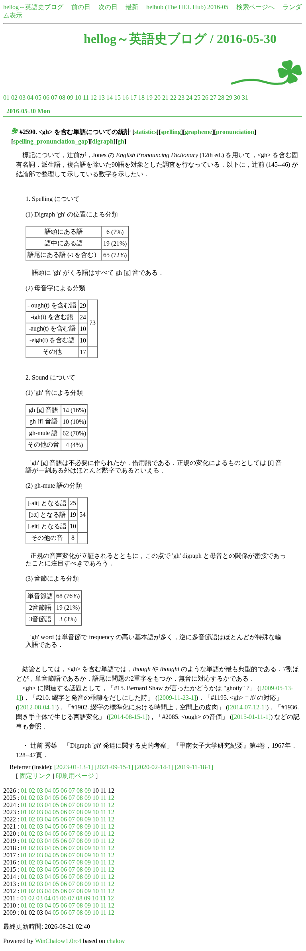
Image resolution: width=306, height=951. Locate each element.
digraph (103, 141)
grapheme (198, 131)
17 (133, 97)
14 (109, 97)
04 (30, 97)
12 (93, 97)
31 (245, 97)
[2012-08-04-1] (37, 707)
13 (101, 97)
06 (46, 97)
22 (173, 97)
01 (6, 97)
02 (14, 97)
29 (229, 97)
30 (237, 97)
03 (22, 97)
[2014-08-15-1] (128, 716)
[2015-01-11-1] (251, 716)
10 (78, 97)
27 (213, 97)
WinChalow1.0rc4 (58, 940)
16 (125, 97)
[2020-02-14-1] (154, 767)
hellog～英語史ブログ (33, 7)
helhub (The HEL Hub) (176, 7)
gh (121, 141)
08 (62, 97)
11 (86, 97)
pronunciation (235, 131)
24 (189, 97)
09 (70, 97)
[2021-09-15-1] (113, 767)
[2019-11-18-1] (194, 767)
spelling (171, 131)
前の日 (80, 7)
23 (181, 97)
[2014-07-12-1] (247, 707)
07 (54, 97)
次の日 (108, 7)
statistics (145, 131)
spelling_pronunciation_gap (50, 141)
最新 (132, 7)
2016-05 (217, 7)
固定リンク (35, 775)
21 (165, 97)
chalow (116, 940)
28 (221, 97)
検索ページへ (255, 7)
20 (157, 97)
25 (197, 97)
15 (117, 97)
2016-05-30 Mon (28, 111)
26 (205, 97)
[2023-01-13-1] (73, 767)
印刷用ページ (75, 775)
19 (149, 97)
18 (141, 97)
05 (38, 97)
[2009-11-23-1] (176, 697)
